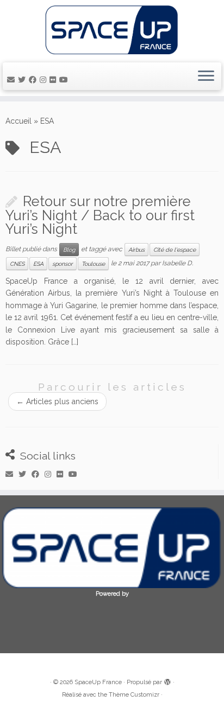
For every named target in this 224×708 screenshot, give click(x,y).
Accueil (18, 121)
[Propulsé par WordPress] (167, 680)
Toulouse (93, 263)
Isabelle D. (177, 263)
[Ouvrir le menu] (206, 76)
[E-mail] (12, 79)
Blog (69, 249)
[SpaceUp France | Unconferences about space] (112, 29)
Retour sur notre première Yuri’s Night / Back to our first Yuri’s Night (100, 215)
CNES (17, 263)
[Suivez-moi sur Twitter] (23, 79)
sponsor (62, 263)
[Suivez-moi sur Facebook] (34, 79)
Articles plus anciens (57, 401)
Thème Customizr (134, 694)
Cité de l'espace (174, 249)
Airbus (136, 249)
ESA (38, 263)
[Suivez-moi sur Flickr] (54, 79)
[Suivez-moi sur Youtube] (65, 79)
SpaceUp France (98, 682)
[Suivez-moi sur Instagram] (44, 79)
